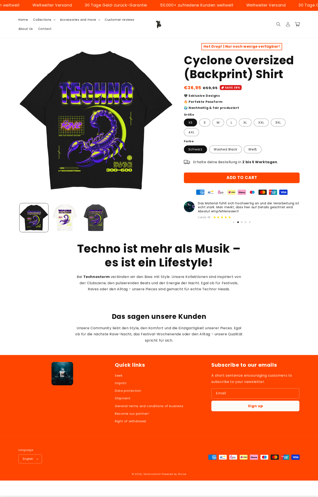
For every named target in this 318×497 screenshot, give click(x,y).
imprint (121, 383)
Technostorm (152, 474)
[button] (44, 19)
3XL (278, 122)
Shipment (123, 398)
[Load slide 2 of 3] (242, 222)
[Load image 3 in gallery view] (95, 217)
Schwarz (195, 149)
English (28, 459)
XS (190, 122)
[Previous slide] (233, 222)
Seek (118, 375)
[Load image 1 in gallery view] (33, 217)
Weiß (252, 149)
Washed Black (225, 149)
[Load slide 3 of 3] (245, 222)
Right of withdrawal (130, 421)
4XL (191, 132)
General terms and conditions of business (149, 406)
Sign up (255, 405)
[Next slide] (250, 222)
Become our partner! (132, 413)
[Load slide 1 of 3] (238, 222)
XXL (261, 122)
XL (245, 122)
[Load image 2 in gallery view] (64, 217)
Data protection (128, 391)
